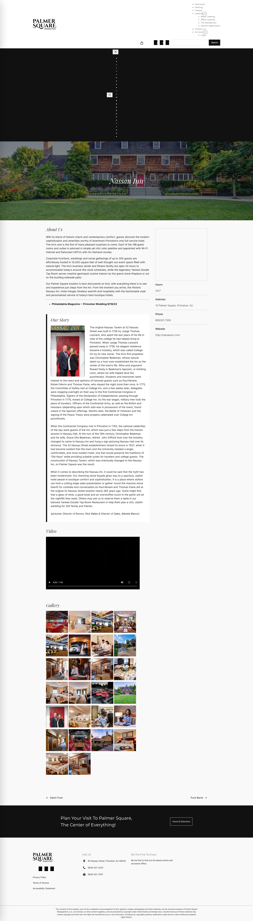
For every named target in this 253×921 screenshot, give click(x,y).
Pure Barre (197, 797)
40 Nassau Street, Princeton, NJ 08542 (107, 861)
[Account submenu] (205, 32)
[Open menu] (110, 94)
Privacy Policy (39, 877)
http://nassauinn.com (167, 335)
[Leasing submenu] (205, 13)
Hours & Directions (181, 821)
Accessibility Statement (44, 888)
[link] (142, 42)
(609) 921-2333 (95, 867)
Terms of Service (41, 883)
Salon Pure (56, 797)
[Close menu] (115, 52)
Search (214, 42)
